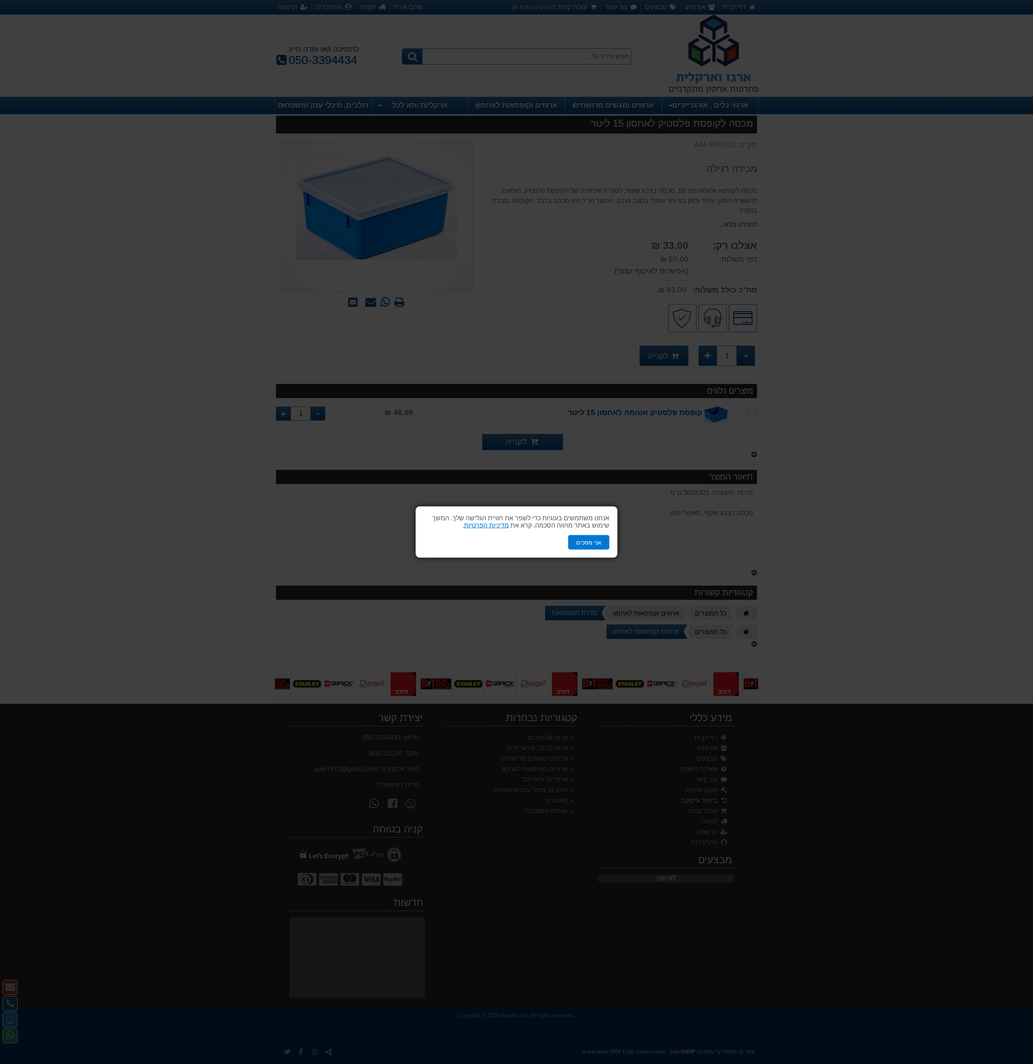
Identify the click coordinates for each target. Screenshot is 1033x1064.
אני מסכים (588, 542)
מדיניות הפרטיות (486, 525)
